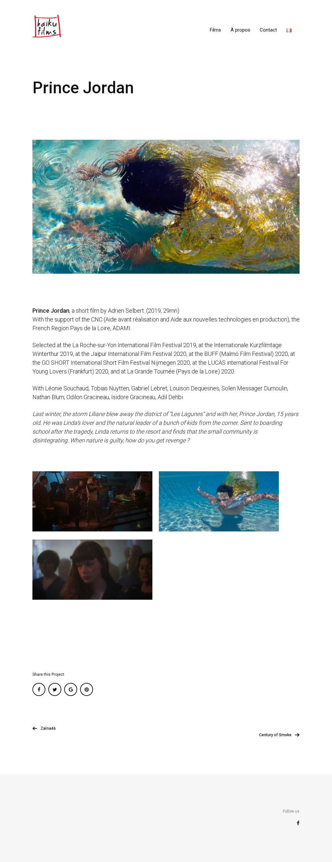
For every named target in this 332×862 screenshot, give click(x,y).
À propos (240, 30)
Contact (268, 30)
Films (215, 30)
